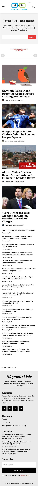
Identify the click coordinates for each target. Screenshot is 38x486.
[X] (15, 408)
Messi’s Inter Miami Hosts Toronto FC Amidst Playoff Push (17, 302)
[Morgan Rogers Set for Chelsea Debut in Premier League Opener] (19, 116)
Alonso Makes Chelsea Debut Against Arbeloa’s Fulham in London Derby (18, 174)
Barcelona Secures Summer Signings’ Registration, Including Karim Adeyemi (17, 253)
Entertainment (7, 439)
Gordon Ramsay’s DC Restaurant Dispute (18, 230)
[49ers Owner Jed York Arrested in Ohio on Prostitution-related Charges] (19, 197)
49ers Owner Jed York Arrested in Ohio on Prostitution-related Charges (16, 217)
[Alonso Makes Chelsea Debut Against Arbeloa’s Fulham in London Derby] (19, 157)
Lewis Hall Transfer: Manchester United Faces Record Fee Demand (18, 262)
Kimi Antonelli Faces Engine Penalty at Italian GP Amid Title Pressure (17, 278)
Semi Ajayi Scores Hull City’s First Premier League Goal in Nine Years (16, 350)
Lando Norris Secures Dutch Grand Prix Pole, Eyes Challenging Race (18, 286)
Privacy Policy (24, 475)
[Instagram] (9, 408)
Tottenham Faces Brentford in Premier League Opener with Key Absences (17, 334)
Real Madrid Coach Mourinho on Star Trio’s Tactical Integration (17, 318)
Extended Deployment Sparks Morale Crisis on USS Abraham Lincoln (17, 237)
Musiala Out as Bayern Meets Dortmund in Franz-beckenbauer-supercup (18, 326)
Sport (4, 446)
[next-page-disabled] (35, 55)
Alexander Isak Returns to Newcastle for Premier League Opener (18, 270)
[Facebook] (4, 408)
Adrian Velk (8, 225)
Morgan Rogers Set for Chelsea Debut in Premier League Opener (18, 134)
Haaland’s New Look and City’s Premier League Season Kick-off (18, 294)
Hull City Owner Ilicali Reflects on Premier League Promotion (15, 342)
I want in (17, 470)
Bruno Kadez (9, 141)
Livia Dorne (8, 100)
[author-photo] (3, 100)
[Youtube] (21, 408)
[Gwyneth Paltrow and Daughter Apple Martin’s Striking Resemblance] (19, 75)
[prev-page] (3, 55)
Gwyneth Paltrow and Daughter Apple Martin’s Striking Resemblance (18, 93)
